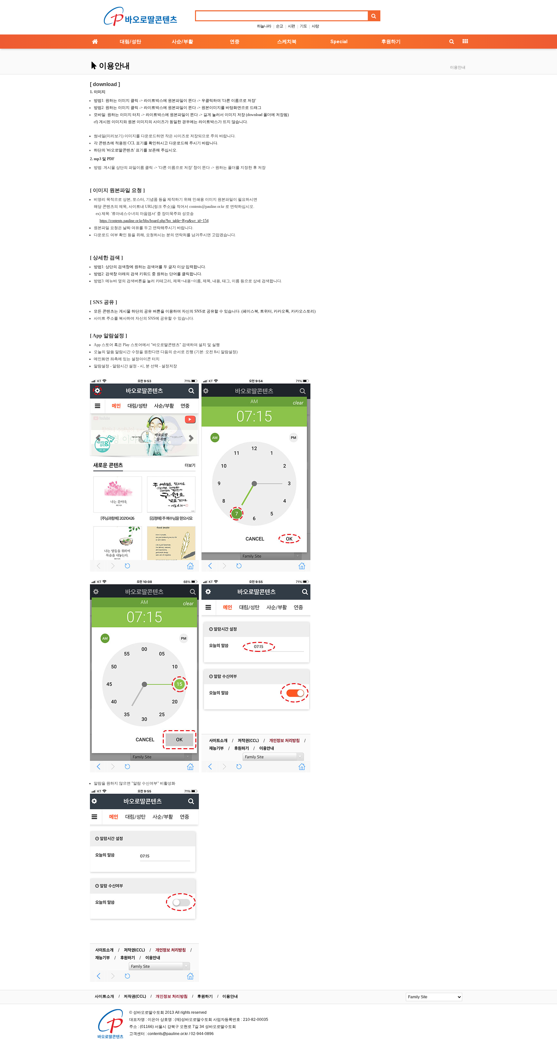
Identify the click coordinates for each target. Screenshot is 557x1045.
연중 (234, 41)
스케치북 (287, 41)
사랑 (315, 26)
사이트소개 (104, 996)
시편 (291, 26)
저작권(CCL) (135, 996)
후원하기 (391, 41)
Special (338, 41)
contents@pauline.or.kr (168, 1033)
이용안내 (230, 996)
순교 (279, 26)
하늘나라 (264, 26)
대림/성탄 (130, 41)
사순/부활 (182, 41)
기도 (303, 26)
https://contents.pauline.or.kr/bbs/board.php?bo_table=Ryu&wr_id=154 (154, 220)
